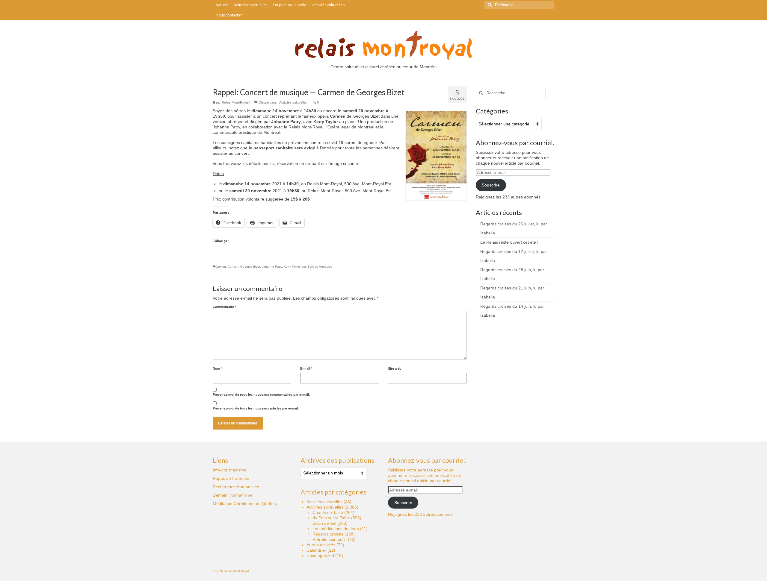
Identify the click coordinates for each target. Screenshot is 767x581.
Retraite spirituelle (329, 539)
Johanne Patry (272, 266)
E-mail (306, 368)
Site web (394, 368)
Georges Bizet (250, 266)
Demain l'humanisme (233, 495)
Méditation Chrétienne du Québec (245, 503)
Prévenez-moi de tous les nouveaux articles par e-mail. (256, 408)
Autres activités (321, 544)
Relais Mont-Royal (235, 102)
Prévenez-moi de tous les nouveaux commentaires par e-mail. (261, 394)
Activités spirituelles (325, 507)
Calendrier (316, 550)
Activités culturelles (293, 102)
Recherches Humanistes (236, 486)
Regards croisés (327, 534)
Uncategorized (320, 555)
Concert (233, 266)
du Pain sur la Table (331, 517)
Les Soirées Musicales (316, 266)
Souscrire (491, 185)
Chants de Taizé (327, 512)
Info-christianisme (229, 470)
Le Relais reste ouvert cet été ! (509, 242)
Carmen (220, 266)
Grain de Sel (324, 523)
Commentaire (224, 307)
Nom (217, 368)
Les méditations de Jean (335, 528)
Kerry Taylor (292, 266)
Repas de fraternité (231, 478)
